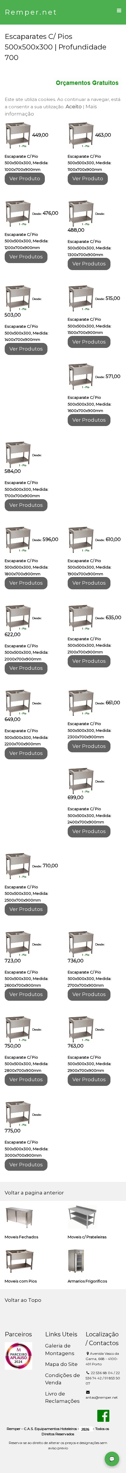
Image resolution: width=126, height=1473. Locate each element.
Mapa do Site (61, 1364)
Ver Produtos (26, 257)
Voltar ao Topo (23, 1300)
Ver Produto (24, 178)
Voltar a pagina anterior (34, 1193)
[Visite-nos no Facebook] (103, 1419)
